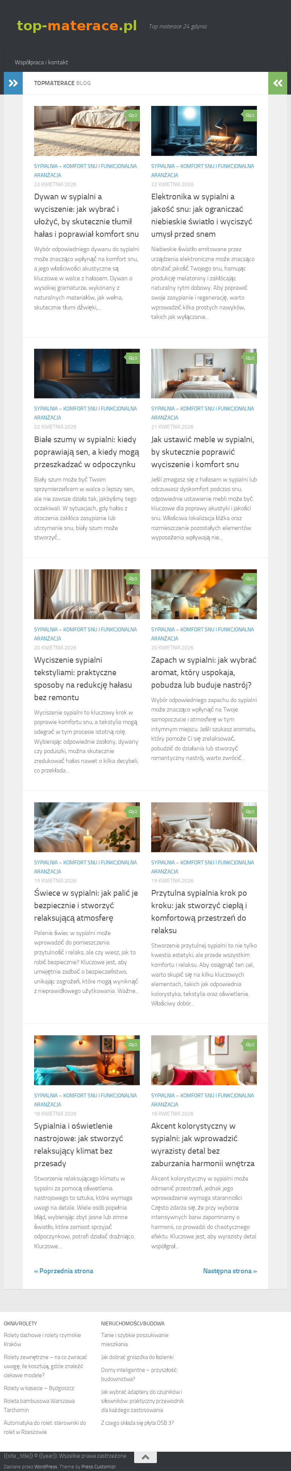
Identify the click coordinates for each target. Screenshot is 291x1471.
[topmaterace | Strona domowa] (78, 26)
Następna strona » (230, 1271)
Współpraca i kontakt (41, 62)
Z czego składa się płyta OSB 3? (137, 1423)
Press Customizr (98, 1466)
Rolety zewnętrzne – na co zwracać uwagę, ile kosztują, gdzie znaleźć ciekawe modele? (45, 1366)
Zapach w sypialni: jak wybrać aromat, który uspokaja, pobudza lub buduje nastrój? (204, 672)
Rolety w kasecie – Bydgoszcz (39, 1388)
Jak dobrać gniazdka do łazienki (137, 1357)
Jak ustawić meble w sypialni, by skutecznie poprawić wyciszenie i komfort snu (202, 452)
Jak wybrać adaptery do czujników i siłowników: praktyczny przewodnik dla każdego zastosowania (142, 1401)
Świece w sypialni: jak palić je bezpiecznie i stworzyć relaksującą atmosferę (86, 905)
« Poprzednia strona (63, 1271)
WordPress (45, 1466)
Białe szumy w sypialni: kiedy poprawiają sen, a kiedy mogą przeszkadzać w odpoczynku (86, 452)
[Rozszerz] (13, 83)
